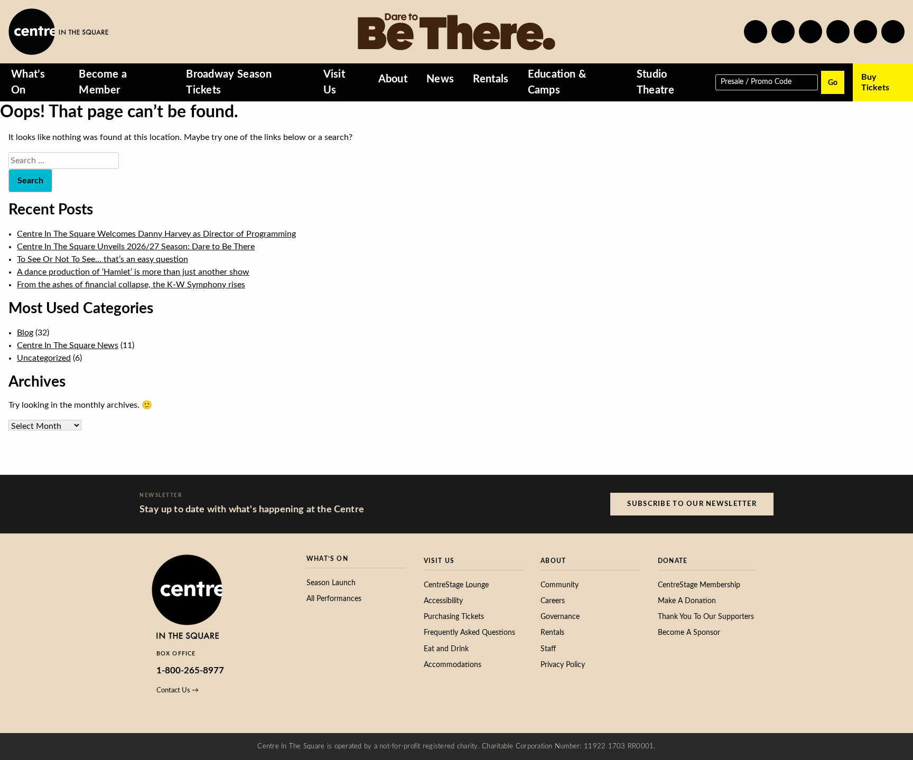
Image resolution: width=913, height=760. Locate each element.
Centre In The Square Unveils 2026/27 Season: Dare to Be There (136, 246)
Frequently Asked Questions (469, 632)
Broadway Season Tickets (229, 82)
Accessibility (443, 601)
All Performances (333, 599)
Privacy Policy (563, 665)
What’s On (28, 82)
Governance (560, 617)
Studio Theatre (655, 82)
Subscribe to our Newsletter (692, 504)
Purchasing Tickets (454, 617)
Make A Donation (687, 601)
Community (560, 585)
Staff (548, 649)
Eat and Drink (446, 649)
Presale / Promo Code (756, 81)
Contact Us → (177, 690)
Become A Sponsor (689, 632)
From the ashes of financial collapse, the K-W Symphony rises (131, 284)
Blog (25, 333)
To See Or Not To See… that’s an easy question (102, 259)
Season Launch (331, 583)
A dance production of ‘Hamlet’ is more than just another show (133, 272)
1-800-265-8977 (190, 670)
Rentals (490, 79)
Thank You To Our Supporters (706, 617)
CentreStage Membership (699, 585)
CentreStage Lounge (456, 585)
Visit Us (334, 82)
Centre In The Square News (67, 345)
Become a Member (103, 82)
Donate (672, 561)
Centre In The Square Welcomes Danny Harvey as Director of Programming (156, 234)
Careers (553, 601)
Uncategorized (44, 358)
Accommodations (452, 665)
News (440, 79)
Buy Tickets (875, 82)
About (393, 79)
